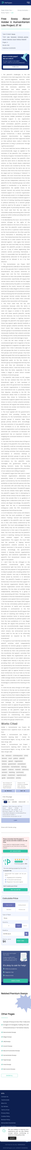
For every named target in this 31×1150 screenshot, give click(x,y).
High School (9, 905)
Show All (9, 1075)
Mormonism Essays (9, 1069)
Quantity (5, 922)
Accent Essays (7, 1046)
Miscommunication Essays (11, 1051)
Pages (18, 925)
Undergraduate (22, 905)
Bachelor (9, 909)
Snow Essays (7, 1064)
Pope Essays (7, 1060)
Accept (12, 1138)
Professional (22, 909)
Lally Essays (6, 1041)
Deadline (5, 930)
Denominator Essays (9, 1032)
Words (25, 925)
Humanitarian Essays (9, 1055)
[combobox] (15, 918)
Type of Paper (7, 914)
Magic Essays (7, 1037)
